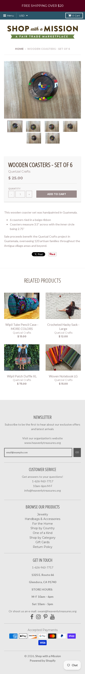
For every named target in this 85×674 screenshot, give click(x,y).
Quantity (14, 188)
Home (19, 48)
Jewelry (42, 514)
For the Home (42, 524)
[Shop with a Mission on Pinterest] (45, 617)
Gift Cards (42, 542)
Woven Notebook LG (63, 376)
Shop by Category (42, 537)
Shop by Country (43, 528)
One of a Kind (42, 533)
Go (77, 452)
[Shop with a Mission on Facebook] (31, 617)
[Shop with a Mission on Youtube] (52, 617)
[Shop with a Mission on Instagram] (38, 617)
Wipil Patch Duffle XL (22, 376)
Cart (76, 15)
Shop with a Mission (48, 656)
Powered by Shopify (42, 660)
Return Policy (42, 547)
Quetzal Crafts (19, 171)
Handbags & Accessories (42, 519)
